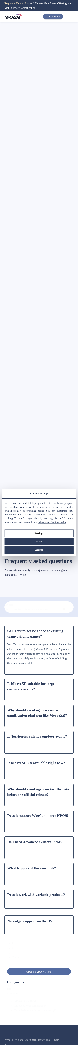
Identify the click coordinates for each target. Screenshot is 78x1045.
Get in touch (53, 16)
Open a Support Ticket (39, 971)
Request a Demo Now (16, 3)
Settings (38, 533)
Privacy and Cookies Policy (52, 522)
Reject (39, 541)
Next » (15, 957)
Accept (39, 549)
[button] (42, 1001)
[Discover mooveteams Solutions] (13, 16)
